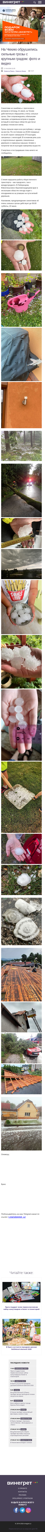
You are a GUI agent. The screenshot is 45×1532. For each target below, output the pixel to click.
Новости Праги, (9, 71)
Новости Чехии (21, 71)
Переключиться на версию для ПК (23, 1529)
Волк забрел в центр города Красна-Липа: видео (20, 1404)
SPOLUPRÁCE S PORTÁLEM (22, 1498)
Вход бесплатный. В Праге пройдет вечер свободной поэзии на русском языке (22, 1394)
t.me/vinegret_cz (17, 1217)
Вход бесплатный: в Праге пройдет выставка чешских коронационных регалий (20, 1433)
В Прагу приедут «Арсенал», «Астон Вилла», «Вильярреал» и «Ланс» (21, 1423)
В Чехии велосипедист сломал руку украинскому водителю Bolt (22, 1443)
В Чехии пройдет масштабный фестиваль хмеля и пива (21, 1413)
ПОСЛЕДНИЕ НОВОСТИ (19, 1363)
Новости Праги (20, 1381)
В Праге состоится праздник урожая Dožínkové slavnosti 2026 (21, 1348)
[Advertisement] (22, 1245)
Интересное (18, 1401)
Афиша (16, 1390)
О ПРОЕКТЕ (22, 1488)
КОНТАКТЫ (22, 1492)
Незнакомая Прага (21, 1368)
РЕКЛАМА (22, 1495)
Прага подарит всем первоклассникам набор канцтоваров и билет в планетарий (21, 1308)
